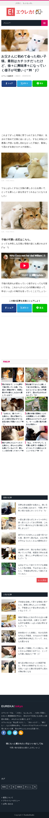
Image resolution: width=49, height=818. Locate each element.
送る (41, 83)
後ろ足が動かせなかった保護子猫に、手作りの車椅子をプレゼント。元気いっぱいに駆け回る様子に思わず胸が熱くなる (32, 667)
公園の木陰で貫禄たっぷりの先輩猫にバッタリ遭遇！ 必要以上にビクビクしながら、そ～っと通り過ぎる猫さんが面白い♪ (36, 419)
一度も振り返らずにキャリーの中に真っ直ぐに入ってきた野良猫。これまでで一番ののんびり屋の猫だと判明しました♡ (32, 523)
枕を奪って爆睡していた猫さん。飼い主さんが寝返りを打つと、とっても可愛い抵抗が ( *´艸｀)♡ (32, 651)
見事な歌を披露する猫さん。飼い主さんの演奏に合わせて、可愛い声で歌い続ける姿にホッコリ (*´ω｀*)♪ (32, 508)
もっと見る (42, 580)
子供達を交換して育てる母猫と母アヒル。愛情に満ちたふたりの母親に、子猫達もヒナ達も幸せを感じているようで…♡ (32, 606)
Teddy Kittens (10, 180)
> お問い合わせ (7, 804)
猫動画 (19, 787)
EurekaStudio (29, 815)
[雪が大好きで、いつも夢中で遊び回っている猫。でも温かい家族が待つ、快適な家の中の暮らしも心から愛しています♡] (12, 375)
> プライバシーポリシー (10, 801)
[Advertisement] (27, 107)
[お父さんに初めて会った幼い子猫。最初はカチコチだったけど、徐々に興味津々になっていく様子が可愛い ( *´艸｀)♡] (24, 41)
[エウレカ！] (24, 11)
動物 (4, 787)
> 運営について (7, 798)
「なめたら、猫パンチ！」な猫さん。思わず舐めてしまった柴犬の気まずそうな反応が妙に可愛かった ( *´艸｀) (13, 419)
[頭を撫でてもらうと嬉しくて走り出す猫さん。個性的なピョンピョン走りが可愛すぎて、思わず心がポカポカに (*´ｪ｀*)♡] (36, 375)
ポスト (24, 83)
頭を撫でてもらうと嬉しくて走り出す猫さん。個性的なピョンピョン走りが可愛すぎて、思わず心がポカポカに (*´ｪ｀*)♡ (36, 389)
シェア (9, 83)
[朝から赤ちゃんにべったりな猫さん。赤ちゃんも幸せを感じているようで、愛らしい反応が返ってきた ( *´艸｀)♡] (12, 433)
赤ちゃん (28, 787)
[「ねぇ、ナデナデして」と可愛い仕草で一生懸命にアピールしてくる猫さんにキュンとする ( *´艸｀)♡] (36, 433)
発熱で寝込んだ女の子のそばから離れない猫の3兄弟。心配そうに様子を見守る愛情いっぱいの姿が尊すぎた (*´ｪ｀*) (32, 621)
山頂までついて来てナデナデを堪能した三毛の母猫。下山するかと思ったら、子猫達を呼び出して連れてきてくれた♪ (32, 569)
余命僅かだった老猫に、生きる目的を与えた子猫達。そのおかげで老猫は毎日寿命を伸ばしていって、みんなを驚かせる (32, 637)
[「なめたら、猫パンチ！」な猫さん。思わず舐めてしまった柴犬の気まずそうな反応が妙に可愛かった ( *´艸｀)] (12, 404)
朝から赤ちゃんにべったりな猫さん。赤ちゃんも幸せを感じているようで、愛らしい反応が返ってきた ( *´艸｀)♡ (13, 448)
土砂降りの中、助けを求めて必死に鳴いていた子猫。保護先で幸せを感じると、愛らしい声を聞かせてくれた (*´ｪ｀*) (32, 554)
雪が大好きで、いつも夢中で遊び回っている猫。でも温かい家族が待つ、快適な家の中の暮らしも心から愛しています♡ (12, 389)
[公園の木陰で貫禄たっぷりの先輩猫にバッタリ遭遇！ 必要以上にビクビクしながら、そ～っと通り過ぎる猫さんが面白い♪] (36, 404)
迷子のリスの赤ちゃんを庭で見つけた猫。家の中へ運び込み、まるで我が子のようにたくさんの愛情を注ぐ (32, 538)
